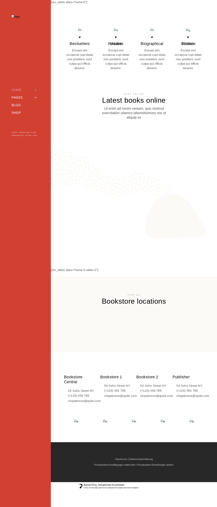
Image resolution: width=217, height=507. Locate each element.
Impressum (121, 459)
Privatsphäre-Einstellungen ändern (155, 464)
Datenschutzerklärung (141, 459)
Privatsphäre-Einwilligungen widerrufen (114, 464)
